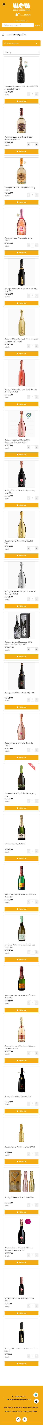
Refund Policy (17, 1411)
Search (37, 25)
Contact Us (18, 1407)
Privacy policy (27, 1411)
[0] (17, 15)
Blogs (35, 1411)
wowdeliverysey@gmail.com (20, 1399)
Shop (23, 21)
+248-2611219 (20, 1396)
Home (17, 21)
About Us (8, 1411)
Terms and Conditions (30, 1407)
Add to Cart (22, 101)
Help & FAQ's (8, 1407)
